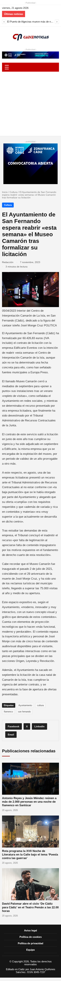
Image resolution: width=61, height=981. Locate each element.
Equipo (30, 949)
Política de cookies (30, 936)
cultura (40, 705)
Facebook (13, 726)
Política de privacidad (30, 943)
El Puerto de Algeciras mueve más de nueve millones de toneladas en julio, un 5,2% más (30, 21)
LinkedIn (39, 726)
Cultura (13, 192)
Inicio (5, 192)
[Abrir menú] (30, 67)
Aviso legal (30, 930)
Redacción (7, 262)
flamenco (8, 711)
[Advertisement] (30, 103)
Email (11, 734)
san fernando (24, 711)
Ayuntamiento (25, 705)
